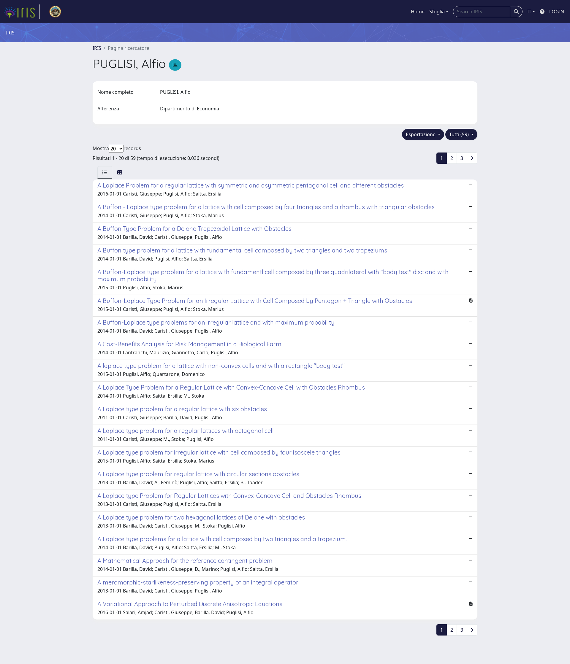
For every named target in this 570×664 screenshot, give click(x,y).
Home (418, 11)
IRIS (97, 48)
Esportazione (421, 134)
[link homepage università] (55, 11)
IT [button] (529, 11)
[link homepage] (22, 11)
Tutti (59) (459, 134)
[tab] (104, 172)
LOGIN (556, 11)
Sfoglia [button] (437, 11)
